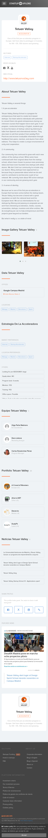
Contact (29, 768)
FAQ (4, 761)
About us (30, 764)
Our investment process (11, 784)
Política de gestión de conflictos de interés (17, 794)
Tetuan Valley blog (10, 573)
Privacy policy (8, 804)
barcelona (22, 309)
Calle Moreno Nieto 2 (12, 294)
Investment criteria (9, 781)
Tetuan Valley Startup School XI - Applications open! (21, 581)
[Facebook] (4, 68)
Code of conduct (8, 797)
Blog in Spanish (32, 761)
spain (31, 309)
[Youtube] (12, 68)
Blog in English (32, 758)
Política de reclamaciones (12, 791)
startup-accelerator (20, 57)
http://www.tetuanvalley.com (18, 78)
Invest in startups (9, 758)
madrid (12, 309)
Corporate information (34, 754)
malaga (4, 309)
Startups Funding (11, 754)
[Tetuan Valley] (12, 247)
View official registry (26, 820)
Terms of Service (8, 787)
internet (7, 57)
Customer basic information (12, 801)
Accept (24, 835)
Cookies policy (8, 807)
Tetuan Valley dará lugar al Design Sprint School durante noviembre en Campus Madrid (23, 678)
